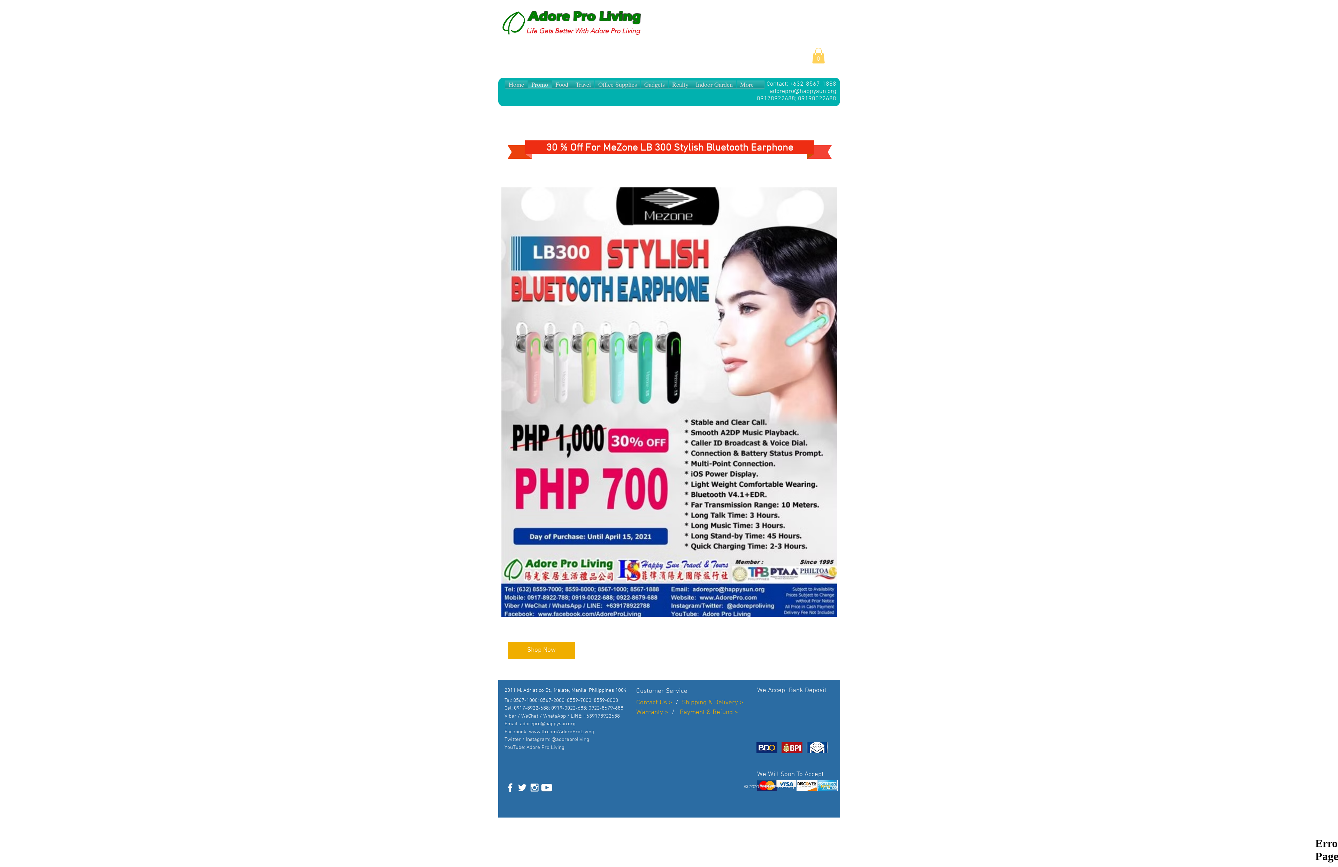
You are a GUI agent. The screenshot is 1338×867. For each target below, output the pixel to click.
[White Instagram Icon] (534, 787)
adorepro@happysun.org (803, 91)
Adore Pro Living (584, 16)
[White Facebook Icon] (510, 787)
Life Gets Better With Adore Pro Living (583, 31)
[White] (546, 787)
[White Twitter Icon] (522, 787)
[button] (818, 55)
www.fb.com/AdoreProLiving (561, 732)
